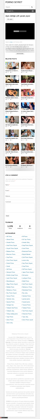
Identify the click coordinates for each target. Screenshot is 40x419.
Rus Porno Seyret (12, 293)
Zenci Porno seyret (27, 320)
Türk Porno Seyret (27, 311)
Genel (8, 266)
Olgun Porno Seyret (12, 284)
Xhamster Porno (26, 314)
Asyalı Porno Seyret (12, 248)
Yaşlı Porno (10, 317)
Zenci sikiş (10, 322)
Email (7, 190)
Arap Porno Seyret (27, 245)
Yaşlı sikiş (25, 317)
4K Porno (9, 236)
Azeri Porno (25, 248)
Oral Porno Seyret (27, 284)
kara (11, 42)
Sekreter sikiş (10, 299)
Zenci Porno (10, 320)
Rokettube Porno (27, 290)
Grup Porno (25, 266)
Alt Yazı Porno (26, 239)
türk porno (30, 347)
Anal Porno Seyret (12, 245)
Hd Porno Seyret (27, 269)
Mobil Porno (25, 281)
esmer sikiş (25, 260)
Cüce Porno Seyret (12, 260)
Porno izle (28, 349)
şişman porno (26, 299)
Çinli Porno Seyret (27, 257)
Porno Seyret (13, 2)
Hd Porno (9, 269)
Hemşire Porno (11, 272)
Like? (11, 19)
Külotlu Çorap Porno (12, 275)
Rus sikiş (25, 293)
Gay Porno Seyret (27, 263)
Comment (8, 202)
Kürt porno (25, 275)
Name (7, 185)
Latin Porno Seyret (12, 278)
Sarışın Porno (10, 296)
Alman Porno (10, 239)
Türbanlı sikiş (10, 311)
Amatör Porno (10, 242)
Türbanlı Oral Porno (12, 308)
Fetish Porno (10, 263)
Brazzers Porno (11, 254)
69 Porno (24, 236)
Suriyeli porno (26, 302)
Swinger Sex (10, 305)
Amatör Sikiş (26, 242)
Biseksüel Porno (27, 251)
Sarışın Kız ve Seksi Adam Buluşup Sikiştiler (17, 70)
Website (7, 196)
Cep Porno (10, 257)
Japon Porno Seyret (27, 272)
